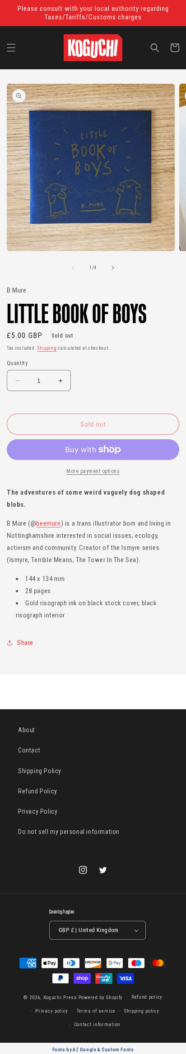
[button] (11, 48)
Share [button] (25, 642)
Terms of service (96, 1011)
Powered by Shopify (101, 997)
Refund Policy (37, 791)
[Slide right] (113, 268)
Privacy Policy (37, 811)
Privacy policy (51, 1011)
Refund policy (147, 997)
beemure (48, 523)
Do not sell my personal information (69, 831)
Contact (29, 750)
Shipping (47, 348)
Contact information (97, 1024)
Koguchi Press (60, 997)
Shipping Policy (39, 771)
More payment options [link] (93, 471)
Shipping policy (141, 1011)
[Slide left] (73, 268)
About (26, 730)
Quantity (17, 363)
